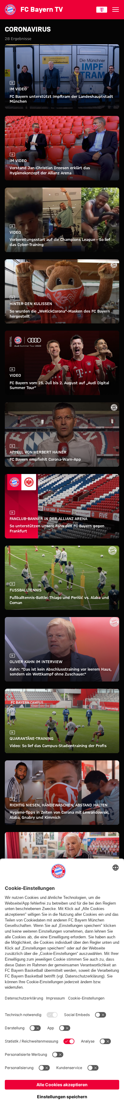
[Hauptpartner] (101, 10)
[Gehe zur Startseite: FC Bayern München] (10, 9)
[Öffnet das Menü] (115, 9)
